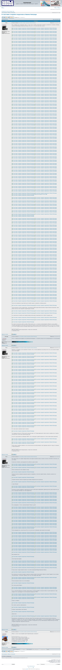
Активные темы (11, 11)
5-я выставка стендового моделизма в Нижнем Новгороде (19, 14)
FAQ (56, 7)
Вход (3, 7)
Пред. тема (54, 19)
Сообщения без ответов (5, 11)
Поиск (59, 7)
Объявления (13, 12)
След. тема (58, 19)
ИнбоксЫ (9, 12)
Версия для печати (5, 19)
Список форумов (4, 12)
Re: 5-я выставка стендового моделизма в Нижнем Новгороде (28, 336)
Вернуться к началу (5, 334)
